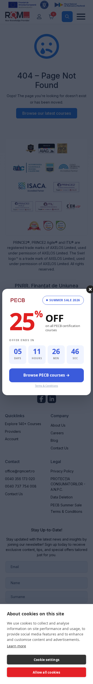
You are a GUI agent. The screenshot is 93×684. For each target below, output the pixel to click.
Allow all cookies (46, 672)
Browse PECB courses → (46, 375)
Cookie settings (46, 659)
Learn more (16, 646)
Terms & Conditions (46, 385)
